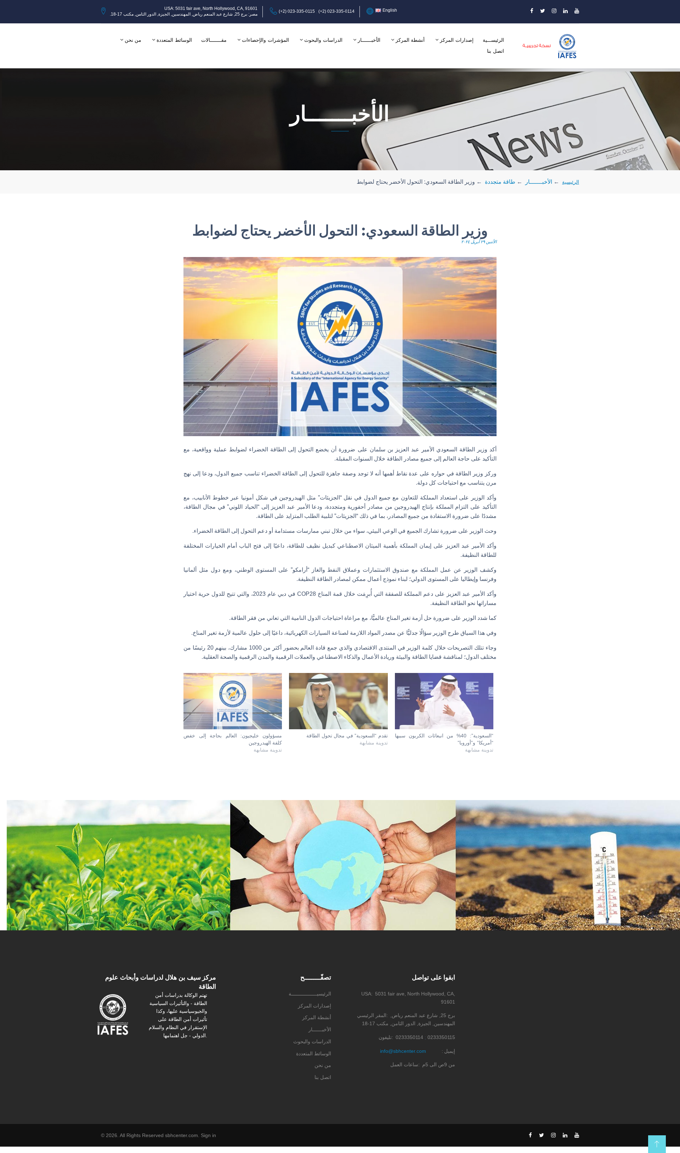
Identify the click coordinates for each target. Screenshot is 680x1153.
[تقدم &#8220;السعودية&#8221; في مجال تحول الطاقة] (338, 701)
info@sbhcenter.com (403, 1051)
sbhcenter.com (181, 1135)
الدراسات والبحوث (323, 40)
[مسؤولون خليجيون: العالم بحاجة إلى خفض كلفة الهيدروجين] (232, 701)
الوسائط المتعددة (174, 40)
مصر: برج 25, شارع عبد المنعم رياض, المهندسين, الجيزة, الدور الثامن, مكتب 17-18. (183, 14)
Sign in (208, 1135)
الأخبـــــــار (369, 40)
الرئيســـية (493, 40)
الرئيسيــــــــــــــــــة (310, 994)
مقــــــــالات (214, 40)
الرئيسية (570, 182)
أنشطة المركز (410, 40)
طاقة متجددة (500, 182)
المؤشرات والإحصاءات (265, 40)
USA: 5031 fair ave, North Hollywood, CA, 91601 (210, 8)
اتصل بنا (495, 51)
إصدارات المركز (457, 40)
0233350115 (441, 1037)
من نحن (133, 40)
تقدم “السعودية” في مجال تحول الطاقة (347, 735)
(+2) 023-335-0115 (297, 11)
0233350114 (409, 1037)
